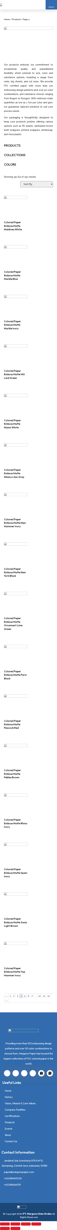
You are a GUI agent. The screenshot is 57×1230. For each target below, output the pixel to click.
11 (44, 996)
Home (7, 19)
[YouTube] (24, 1073)
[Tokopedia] (50, 1073)
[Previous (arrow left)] (5, 1228)
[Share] (15, 1224)
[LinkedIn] (7, 1073)
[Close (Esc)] (5, 1224)
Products (16, 19)
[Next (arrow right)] (15, 1228)
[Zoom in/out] (36, 1224)
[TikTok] (33, 1073)
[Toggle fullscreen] (26, 1224)
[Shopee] (41, 1073)
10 (39, 996)
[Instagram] (16, 1073)
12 (49, 996)
